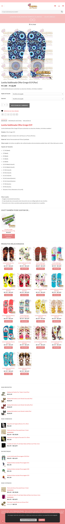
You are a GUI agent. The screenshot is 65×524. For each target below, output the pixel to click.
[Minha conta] (59, 6)
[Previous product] (34, 20)
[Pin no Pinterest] (14, 114)
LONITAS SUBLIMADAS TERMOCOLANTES (26, 17)
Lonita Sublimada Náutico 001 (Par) (56, 290)
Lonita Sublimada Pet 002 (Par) (24, 263)
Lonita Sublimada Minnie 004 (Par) (24, 368)
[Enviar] (61, 11)
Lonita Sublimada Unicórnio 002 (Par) (24, 316)
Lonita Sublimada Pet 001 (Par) (40, 342)
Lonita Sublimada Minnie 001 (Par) (24, 290)
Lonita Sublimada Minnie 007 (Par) (8, 290)
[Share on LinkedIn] (17, 114)
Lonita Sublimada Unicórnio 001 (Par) (56, 263)
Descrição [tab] (4, 120)
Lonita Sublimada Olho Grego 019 (16, 125)
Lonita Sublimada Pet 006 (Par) (40, 290)
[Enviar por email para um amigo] (11, 114)
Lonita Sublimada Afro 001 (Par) (8, 263)
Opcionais (3, 98)
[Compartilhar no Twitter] (8, 114)
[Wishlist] (55, 6)
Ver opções (8, 268)
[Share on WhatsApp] (2, 114)
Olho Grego (49, 17)
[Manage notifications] (3, 521)
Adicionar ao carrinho (19, 105)
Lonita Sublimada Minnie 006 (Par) (24, 342)
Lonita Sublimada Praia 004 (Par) (40, 316)
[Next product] (31, 20)
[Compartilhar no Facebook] (5, 114)
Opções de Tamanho (5, 93)
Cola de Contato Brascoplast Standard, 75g (8, 230)
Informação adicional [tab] (15, 120)
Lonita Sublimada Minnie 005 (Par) (8, 368)
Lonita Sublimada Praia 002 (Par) (56, 316)
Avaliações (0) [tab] (27, 120)
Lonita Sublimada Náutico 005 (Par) (8, 316)
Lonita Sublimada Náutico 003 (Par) (8, 342)
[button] (2, 6)
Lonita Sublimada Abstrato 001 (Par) (40, 263)
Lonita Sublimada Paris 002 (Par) (56, 342)
